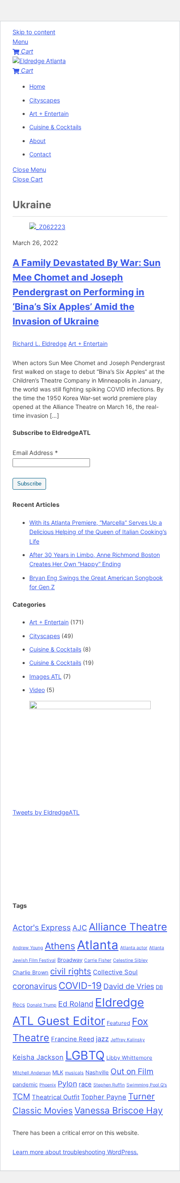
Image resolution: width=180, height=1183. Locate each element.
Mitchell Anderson (32, 1073)
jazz (102, 1039)
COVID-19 (80, 985)
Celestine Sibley (130, 960)
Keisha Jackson (38, 1057)
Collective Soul (115, 972)
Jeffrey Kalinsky (128, 1039)
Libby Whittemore (129, 1057)
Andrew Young (28, 947)
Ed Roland (75, 1003)
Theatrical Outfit (56, 1097)
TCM (21, 1096)
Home (37, 86)
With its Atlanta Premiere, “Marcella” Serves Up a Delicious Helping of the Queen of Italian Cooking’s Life (98, 532)
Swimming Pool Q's (146, 1085)
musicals (74, 1073)
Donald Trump (42, 1005)
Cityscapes (44, 100)
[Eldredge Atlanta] (39, 61)
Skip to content (34, 32)
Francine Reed (72, 1039)
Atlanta (97, 945)
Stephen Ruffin (109, 1085)
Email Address (35, 453)
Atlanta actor (133, 947)
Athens (60, 945)
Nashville (97, 1072)
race (85, 1084)
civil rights (70, 971)
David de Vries (128, 986)
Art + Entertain (49, 113)
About (37, 140)
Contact (40, 154)
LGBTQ (85, 1055)
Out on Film (132, 1071)
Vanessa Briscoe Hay (119, 1110)
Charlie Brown (31, 972)
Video (37, 689)
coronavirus (35, 986)
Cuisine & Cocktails (55, 126)
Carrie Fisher (97, 960)
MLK (57, 1072)
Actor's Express (42, 927)
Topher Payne (103, 1097)
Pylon (67, 1083)
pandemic (25, 1084)
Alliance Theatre (128, 927)
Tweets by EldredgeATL (46, 812)
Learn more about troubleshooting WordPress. (75, 1151)
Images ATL (45, 676)
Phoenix (47, 1085)
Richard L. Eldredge (40, 343)
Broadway (69, 959)
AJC (79, 927)
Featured (118, 1022)
